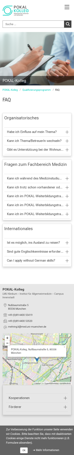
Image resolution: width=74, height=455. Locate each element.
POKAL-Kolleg (10, 90)
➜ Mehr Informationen (46, 450)
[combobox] (37, 24)
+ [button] (7, 338)
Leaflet (37, 383)
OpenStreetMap (51, 383)
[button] (27, 327)
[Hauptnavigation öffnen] (66, 7)
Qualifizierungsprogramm (36, 90)
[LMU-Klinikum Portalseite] (15, 10)
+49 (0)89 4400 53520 (20, 321)
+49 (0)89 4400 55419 (20, 315)
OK (23, 450)
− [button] (7, 343)
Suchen (67, 24)
